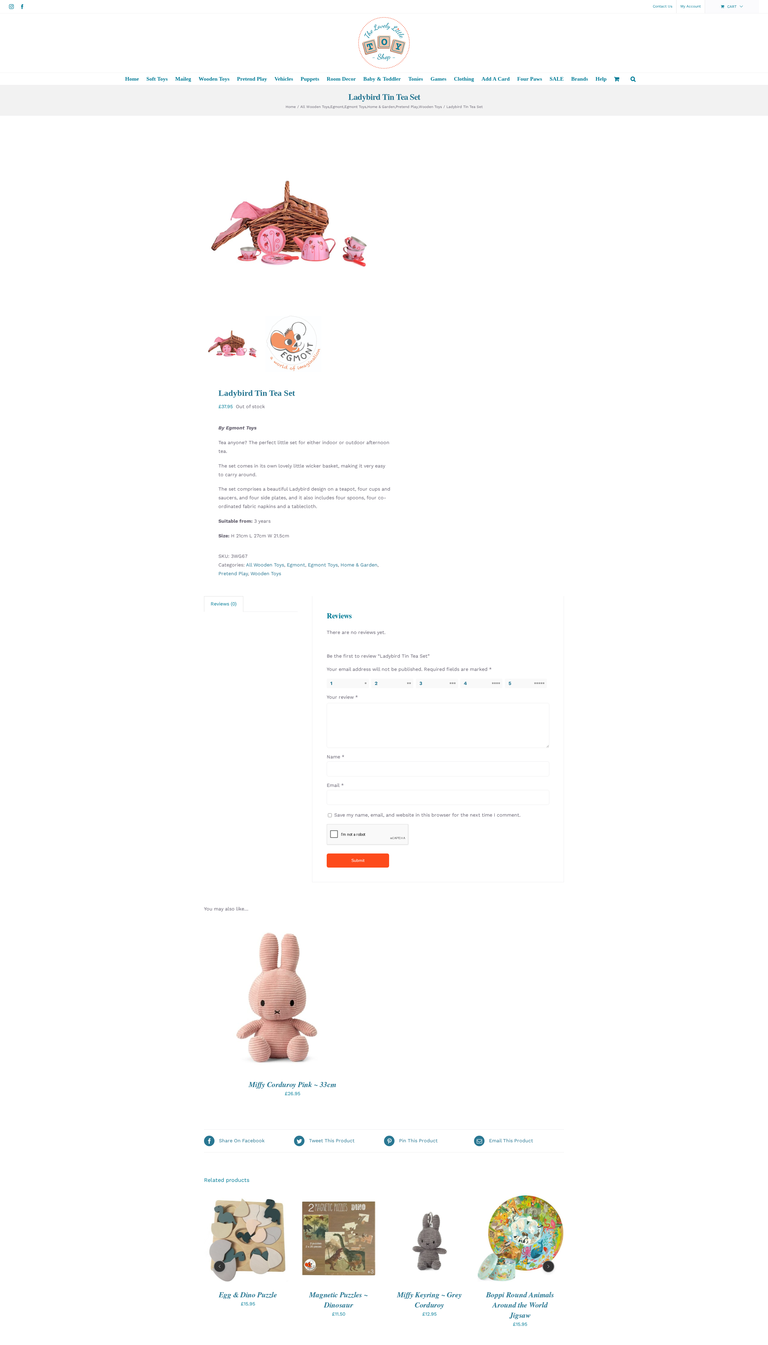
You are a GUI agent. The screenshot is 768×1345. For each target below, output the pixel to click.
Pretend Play (233, 573)
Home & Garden (358, 565)
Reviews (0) (224, 604)
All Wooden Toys (265, 565)
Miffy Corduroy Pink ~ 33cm (292, 1084)
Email (335, 785)
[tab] (223, 604)
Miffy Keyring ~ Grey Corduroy (338, 1299)
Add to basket (260, 998)
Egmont (296, 565)
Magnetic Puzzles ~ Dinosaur (247, 1299)
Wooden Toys (265, 573)
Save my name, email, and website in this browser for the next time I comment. (427, 815)
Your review (342, 697)
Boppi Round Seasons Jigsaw (520, 1299)
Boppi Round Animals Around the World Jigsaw (429, 1304)
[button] (633, 79)
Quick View (302, 998)
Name (335, 757)
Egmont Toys (323, 565)
